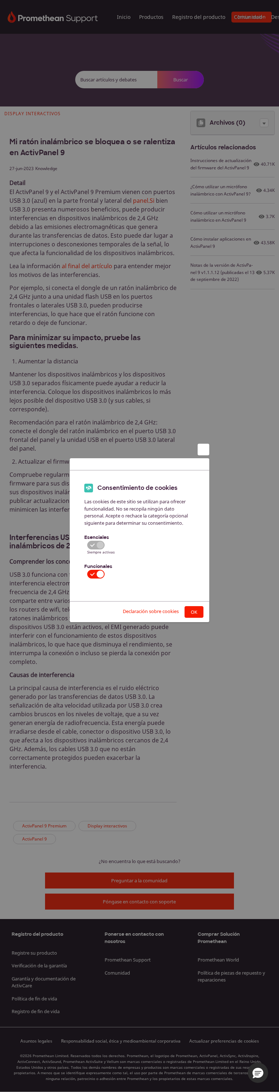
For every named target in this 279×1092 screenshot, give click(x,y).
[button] (258, 1073)
